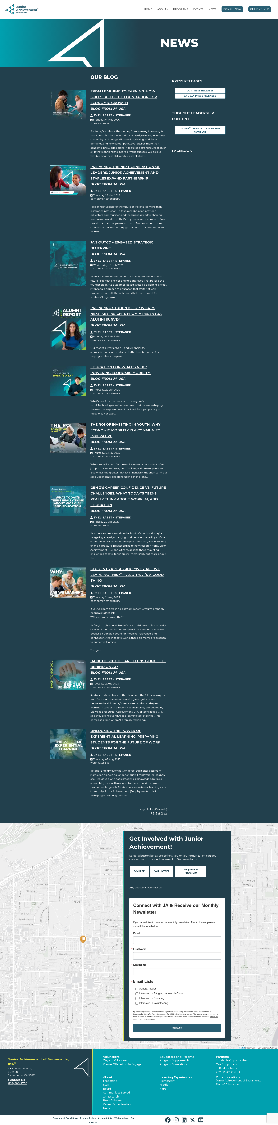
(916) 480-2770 (17, 1083)
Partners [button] (222, 1056)
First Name (139, 949)
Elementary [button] (167, 1080)
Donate (139, 871)
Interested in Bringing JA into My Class (161, 993)
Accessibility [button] (105, 1118)
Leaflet (242, 1047)
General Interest (148, 988)
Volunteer (161, 871)
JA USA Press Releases (200, 95)
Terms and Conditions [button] (65, 1118)
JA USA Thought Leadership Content (200, 130)
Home (148, 9)
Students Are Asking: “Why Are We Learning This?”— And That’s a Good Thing (127, 574)
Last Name (139, 964)
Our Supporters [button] (226, 1064)
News (212, 9)
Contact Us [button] (16, 1080)
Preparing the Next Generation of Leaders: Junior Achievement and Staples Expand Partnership (125, 172)
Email (136, 933)
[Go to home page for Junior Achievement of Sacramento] (27, 9)
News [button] (106, 1108)
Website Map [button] (121, 1118)
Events (198, 9)
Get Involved (259, 9)
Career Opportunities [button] (117, 1104)
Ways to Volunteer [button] (115, 1060)
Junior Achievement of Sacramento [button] (238, 1080)
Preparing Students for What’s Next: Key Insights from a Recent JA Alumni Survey (126, 313)
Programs (180, 9)
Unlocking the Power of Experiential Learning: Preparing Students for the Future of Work (125, 736)
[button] (167, 9)
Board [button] (107, 1088)
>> (165, 813)
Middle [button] (164, 1084)
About (161, 9)
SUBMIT (177, 1028)
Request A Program (191, 871)
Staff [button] (106, 1084)
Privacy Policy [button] (88, 1118)
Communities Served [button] (116, 1092)
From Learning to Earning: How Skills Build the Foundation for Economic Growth (123, 97)
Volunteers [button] (111, 1056)
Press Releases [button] (112, 1100)
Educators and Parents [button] (177, 1056)
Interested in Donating (151, 998)
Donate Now (232, 9)
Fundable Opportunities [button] (231, 1060)
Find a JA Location (227, 1084)
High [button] (163, 1088)
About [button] (107, 1077)
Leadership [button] (110, 1080)
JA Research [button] (111, 1096)
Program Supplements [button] (174, 1060)
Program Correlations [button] (173, 1064)
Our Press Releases (200, 90)
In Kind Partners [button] (226, 1068)
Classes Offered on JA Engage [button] (122, 1064)
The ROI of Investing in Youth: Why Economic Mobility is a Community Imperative (125, 430)
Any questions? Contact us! (145, 887)
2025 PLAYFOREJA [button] (228, 1072)
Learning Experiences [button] (176, 1077)
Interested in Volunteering (153, 1003)
